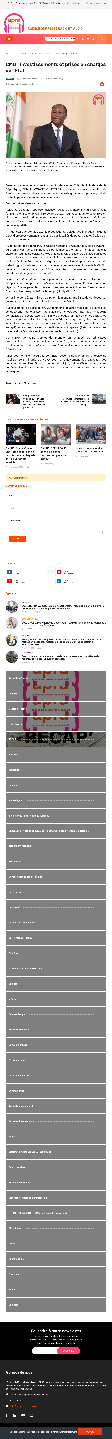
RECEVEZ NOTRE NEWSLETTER (60, 39)
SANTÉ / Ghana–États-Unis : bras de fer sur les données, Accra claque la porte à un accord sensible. (20, 455)
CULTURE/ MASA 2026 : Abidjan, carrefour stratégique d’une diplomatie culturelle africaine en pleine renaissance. (63, 607)
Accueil (12, 53)
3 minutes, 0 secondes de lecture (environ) (25, 84)
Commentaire (15, 521)
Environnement (28, 652)
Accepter (90, 1431)
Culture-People (28, 602)
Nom (11, 495)
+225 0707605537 (18, 1400)
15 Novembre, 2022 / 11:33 (31, 79)
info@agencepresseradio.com (24, 1406)
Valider (17, 538)
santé (9, 79)
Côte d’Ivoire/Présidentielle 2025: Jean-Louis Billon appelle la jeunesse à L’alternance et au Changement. (64, 624)
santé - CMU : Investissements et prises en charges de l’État (49, 53)
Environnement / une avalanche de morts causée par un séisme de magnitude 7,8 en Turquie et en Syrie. (60, 657)
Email (11, 508)
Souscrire (68, 1351)
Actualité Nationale (30, 619)
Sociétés (25, 636)
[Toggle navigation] (9, 38)
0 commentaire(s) (55, 79)
